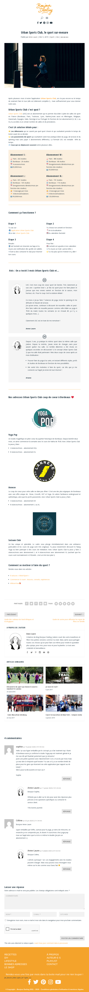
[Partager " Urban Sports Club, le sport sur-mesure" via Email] (45, 603)
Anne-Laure (33, 37)
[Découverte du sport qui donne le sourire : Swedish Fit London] (25, 675)
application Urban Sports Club (22, 230)
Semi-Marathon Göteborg (17, 715)
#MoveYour (14, 583)
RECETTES (10, 954)
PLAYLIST (52, 961)
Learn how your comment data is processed (50, 943)
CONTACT (52, 964)
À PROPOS (53, 954)
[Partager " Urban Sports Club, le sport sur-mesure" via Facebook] (26, 603)
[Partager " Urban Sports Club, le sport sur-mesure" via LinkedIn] (40, 603)
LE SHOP (9, 967)
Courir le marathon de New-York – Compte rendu (64, 715)
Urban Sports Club (48, 98)
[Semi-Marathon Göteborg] (25, 703)
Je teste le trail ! (52, 687)
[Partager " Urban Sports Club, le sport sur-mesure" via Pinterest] (36, 603)
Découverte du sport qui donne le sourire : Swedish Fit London (22, 688)
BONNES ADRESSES (15, 964)
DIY (6, 957)
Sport (52, 37)
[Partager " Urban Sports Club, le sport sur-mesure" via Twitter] (31, 603)
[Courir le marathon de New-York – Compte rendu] (64, 703)
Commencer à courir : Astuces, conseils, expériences (30, 579)
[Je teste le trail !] (64, 675)
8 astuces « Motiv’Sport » (19, 575)
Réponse (66, 779)
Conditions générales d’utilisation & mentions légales (62, 989)
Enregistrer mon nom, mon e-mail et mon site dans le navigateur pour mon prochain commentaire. (44, 920)
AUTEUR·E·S (54, 957)
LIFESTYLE (10, 961)
